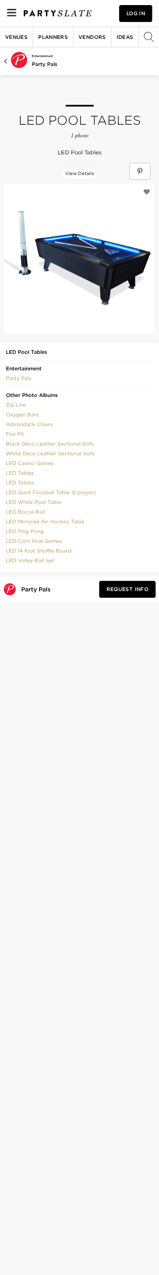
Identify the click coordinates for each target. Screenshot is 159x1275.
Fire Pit (15, 434)
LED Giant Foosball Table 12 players (51, 492)
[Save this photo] (147, 192)
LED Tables (20, 473)
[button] (18, 377)
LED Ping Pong (25, 531)
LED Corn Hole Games (34, 541)
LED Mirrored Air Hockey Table (45, 521)
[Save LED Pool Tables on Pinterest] (140, 171)
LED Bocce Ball (25, 512)
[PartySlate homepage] (58, 13)
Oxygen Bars (22, 414)
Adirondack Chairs (29, 424)
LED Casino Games (29, 463)
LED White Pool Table (33, 502)
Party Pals (44, 64)
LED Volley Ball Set (30, 560)
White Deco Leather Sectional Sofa (50, 453)
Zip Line (16, 405)
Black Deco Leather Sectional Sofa (50, 444)
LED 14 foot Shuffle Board (38, 550)
